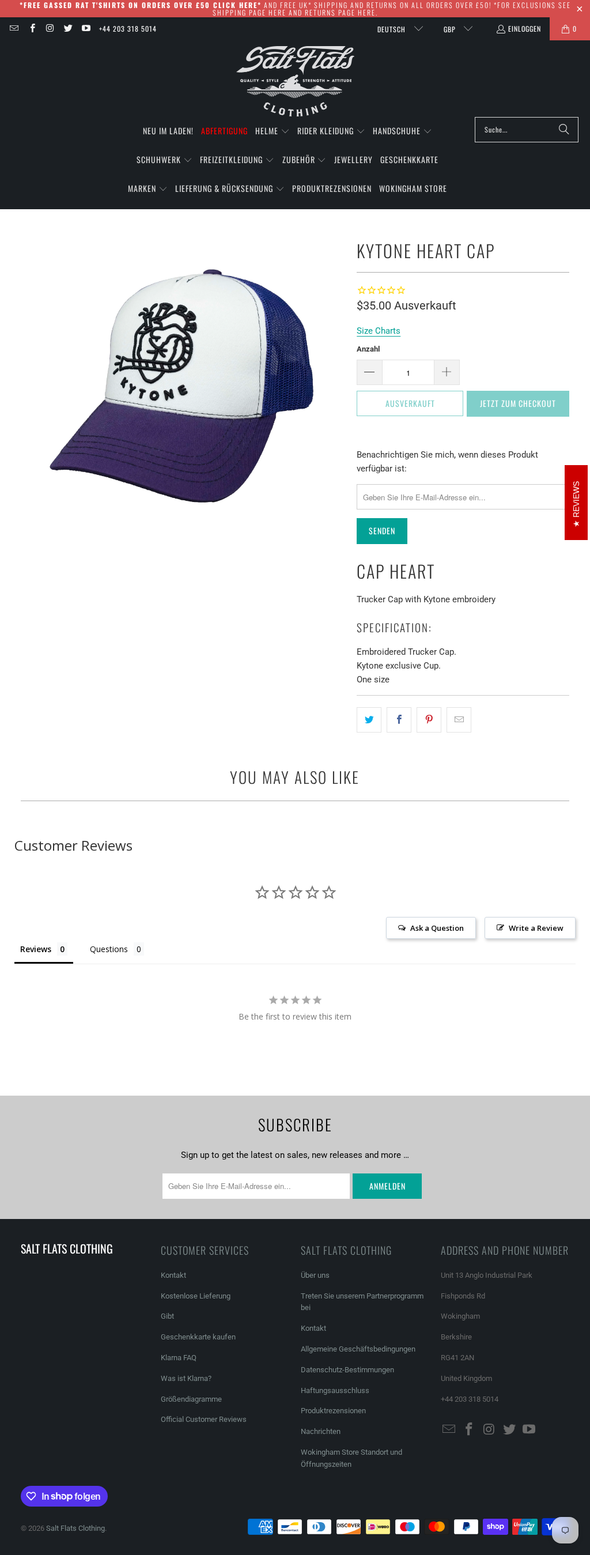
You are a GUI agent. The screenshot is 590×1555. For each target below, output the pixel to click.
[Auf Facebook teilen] (399, 720)
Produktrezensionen (333, 1410)
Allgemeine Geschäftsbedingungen (358, 1349)
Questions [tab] (109, 948)
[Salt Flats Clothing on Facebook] (31, 28)
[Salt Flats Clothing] (295, 81)
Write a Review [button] (536, 928)
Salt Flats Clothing (75, 1528)
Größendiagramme (191, 1399)
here (277, 12)
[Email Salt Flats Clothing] (13, 28)
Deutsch (392, 29)
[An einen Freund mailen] (459, 720)
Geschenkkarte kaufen (198, 1337)
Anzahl (368, 349)
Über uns (315, 1275)
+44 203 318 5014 (128, 28)
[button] (272, 131)
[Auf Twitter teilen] (369, 720)
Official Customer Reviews (204, 1419)
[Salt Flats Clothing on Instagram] (50, 28)
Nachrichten (321, 1431)
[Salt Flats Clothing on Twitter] (68, 28)
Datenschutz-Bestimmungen (347, 1369)
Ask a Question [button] (437, 928)
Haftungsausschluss (335, 1390)
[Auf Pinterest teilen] (429, 720)
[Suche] (564, 129)
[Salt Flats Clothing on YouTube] (85, 28)
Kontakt (173, 1275)
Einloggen (524, 28)
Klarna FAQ (178, 1357)
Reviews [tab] (35, 948)
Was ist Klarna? (186, 1378)
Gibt (167, 1316)
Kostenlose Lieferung (195, 1296)
